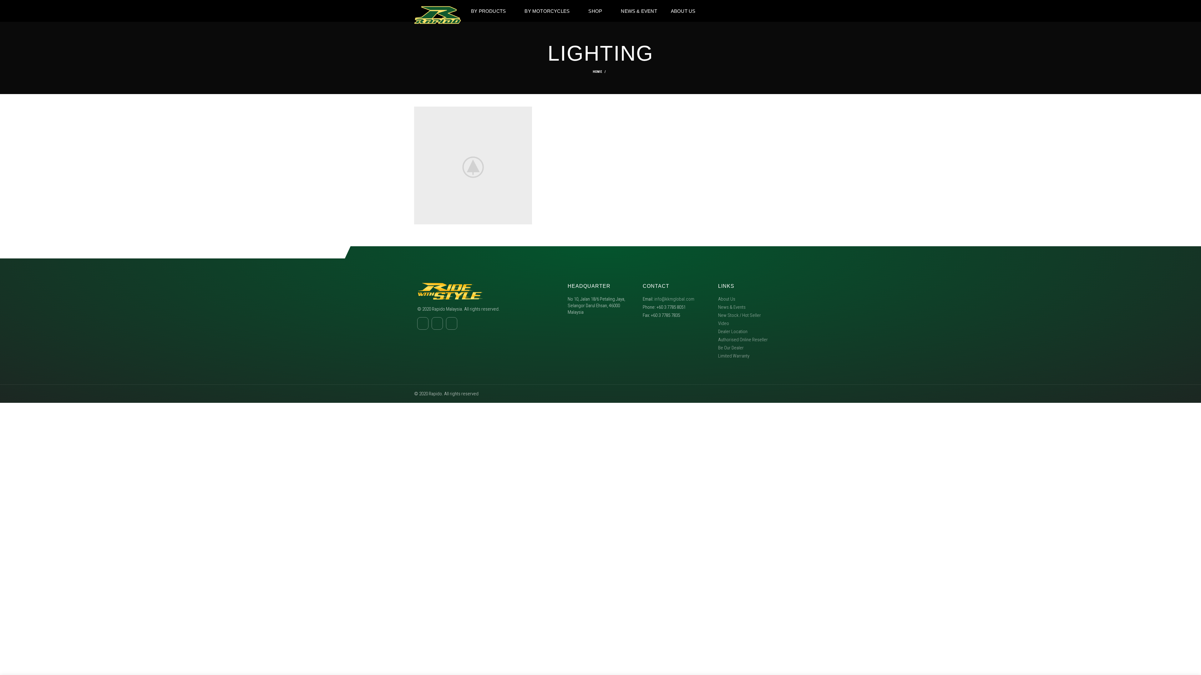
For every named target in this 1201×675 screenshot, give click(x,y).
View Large (527, 111)
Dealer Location (732, 331)
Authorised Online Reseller (743, 339)
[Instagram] (770, 11)
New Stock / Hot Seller (739, 315)
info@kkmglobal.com (674, 299)
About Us (726, 299)
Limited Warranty (733, 356)
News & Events (732, 307)
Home (597, 72)
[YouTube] (782, 11)
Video (723, 323)
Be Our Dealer (731, 348)
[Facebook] (758, 11)
